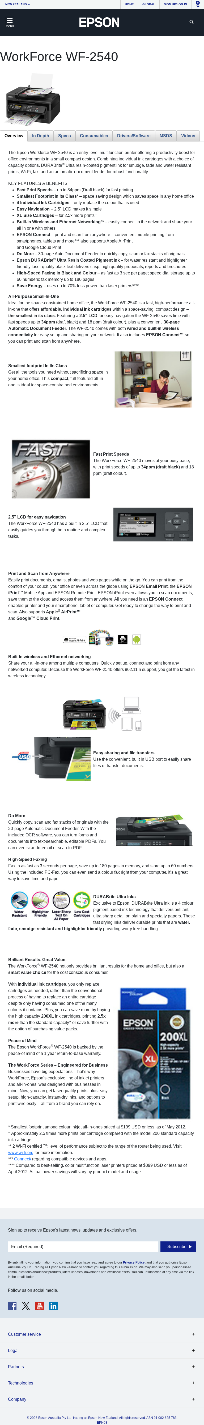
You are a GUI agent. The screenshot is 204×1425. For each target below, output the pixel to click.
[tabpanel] (102, 668)
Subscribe (176, 1246)
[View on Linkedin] (53, 1306)
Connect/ (22, 1159)
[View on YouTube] (39, 1306)
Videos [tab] (188, 135)
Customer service (24, 1334)
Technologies (20, 1383)
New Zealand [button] (16, 4)
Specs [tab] (64, 135)
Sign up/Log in (175, 4)
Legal (13, 1350)
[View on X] (26, 1306)
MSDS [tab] (166, 135)
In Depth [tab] (40, 135)
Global (148, 4)
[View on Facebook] (12, 1306)
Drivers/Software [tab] (134, 135)
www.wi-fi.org (20, 1152)
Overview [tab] (14, 135)
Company (17, 1399)
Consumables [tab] (94, 135)
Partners (16, 1367)
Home (129, 4)
